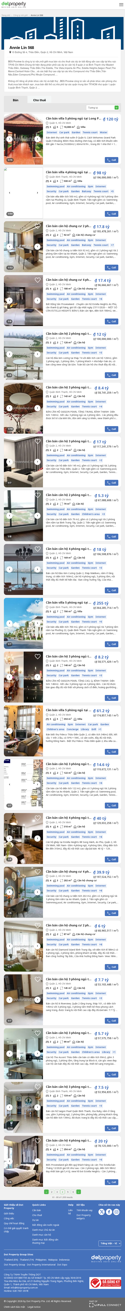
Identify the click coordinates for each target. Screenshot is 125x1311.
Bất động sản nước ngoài (45, 1225)
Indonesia (64, 1260)
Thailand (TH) (27, 1260)
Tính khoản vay (84, 1210)
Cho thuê (37, 1215)
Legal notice (34, 1307)
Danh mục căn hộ (41, 1235)
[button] (121, 5)
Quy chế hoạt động (14, 1223)
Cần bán (36, 1210)
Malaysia (52, 1260)
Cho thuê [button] (39, 100)
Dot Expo (62, 1264)
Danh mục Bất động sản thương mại (45, 1241)
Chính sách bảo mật (14, 1307)
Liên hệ (70, 1212)
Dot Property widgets (83, 1217)
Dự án (35, 1220)
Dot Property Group (14, 1264)
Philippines (41, 1260)
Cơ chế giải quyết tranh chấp (16, 1230)
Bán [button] (15, 100)
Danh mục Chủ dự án (43, 1230)
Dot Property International (41, 1264)
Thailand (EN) (11, 1260)
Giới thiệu (9, 1213)
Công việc (9, 1218)
